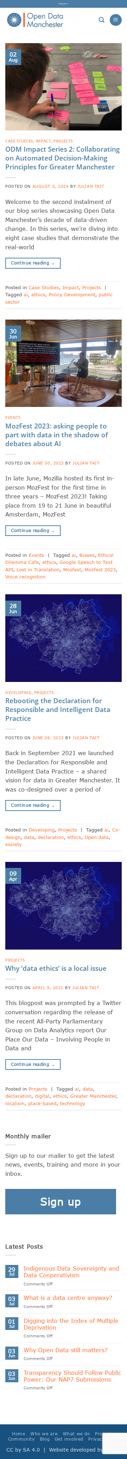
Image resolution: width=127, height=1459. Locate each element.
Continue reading (33, 262)
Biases (87, 555)
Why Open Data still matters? (66, 1350)
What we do (76, 1433)
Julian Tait (91, 186)
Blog (44, 1439)
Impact (43, 141)
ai (26, 294)
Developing (18, 692)
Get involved (69, 1439)
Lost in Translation (38, 569)
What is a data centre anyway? (68, 1297)
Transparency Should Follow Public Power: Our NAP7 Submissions (72, 1376)
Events (12, 417)
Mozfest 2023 (100, 569)
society (13, 844)
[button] (101, 20)
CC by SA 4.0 (23, 1450)
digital (42, 1096)
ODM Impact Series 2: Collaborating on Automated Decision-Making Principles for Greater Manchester (62, 157)
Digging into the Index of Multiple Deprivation (71, 1324)
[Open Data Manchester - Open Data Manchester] (35, 20)
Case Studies (19, 141)
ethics (38, 294)
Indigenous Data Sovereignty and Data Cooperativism (71, 1271)
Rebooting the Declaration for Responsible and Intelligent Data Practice (57, 709)
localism (15, 1103)
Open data (97, 837)
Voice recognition (25, 576)
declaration (51, 837)
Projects (63, 141)
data (29, 837)
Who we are (44, 1433)
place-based (42, 1103)
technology (72, 1103)
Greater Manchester (93, 1096)
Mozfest (72, 569)
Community (21, 1439)
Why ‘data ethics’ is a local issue (56, 968)
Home (18, 1433)
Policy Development (72, 294)
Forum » (63, 3)
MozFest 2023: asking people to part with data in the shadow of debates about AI (56, 434)
